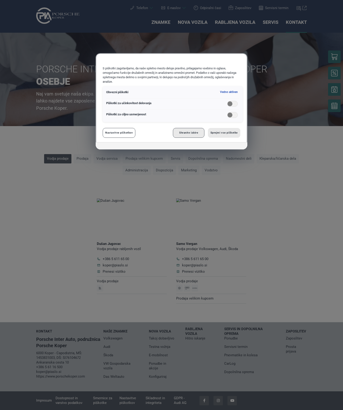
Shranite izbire (188, 132)
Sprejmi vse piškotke (224, 132)
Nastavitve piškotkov (119, 132)
